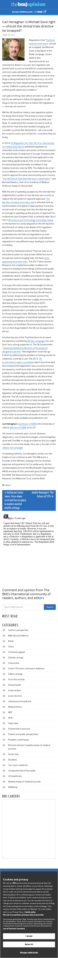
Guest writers (14, 690)
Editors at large (15, 674)
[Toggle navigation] (6, 4)
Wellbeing (12, 787)
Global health (14, 685)
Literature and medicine (19, 701)
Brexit (8, 485)
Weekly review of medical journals (24, 781)
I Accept (28, 936)
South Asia (13, 754)
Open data (13, 723)
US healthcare (15, 776)
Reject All (29, 944)
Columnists (13, 663)
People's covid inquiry (18, 739)
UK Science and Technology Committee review (30, 220)
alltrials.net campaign (12, 447)
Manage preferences (29, 952)
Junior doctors (15, 696)
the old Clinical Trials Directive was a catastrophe (26, 178)
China (11, 646)
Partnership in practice (19, 728)
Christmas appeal (16, 652)
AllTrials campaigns (36, 341)
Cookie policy (30, 912)
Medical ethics (15, 707)
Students (12, 759)
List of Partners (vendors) (14, 929)
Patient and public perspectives (23, 734)
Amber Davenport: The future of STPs (43, 494)
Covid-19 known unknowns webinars (26, 668)
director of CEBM (18, 427)
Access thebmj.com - (23, 12)
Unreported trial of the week (21, 770)
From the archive (16, 679)
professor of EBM (27, 424)
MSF (10, 712)
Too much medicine (18, 765)
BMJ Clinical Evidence (18, 635)
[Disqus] (29, 550)
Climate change (15, 657)
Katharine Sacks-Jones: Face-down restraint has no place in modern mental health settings (15, 500)
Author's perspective (18, 630)
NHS (10, 718)
